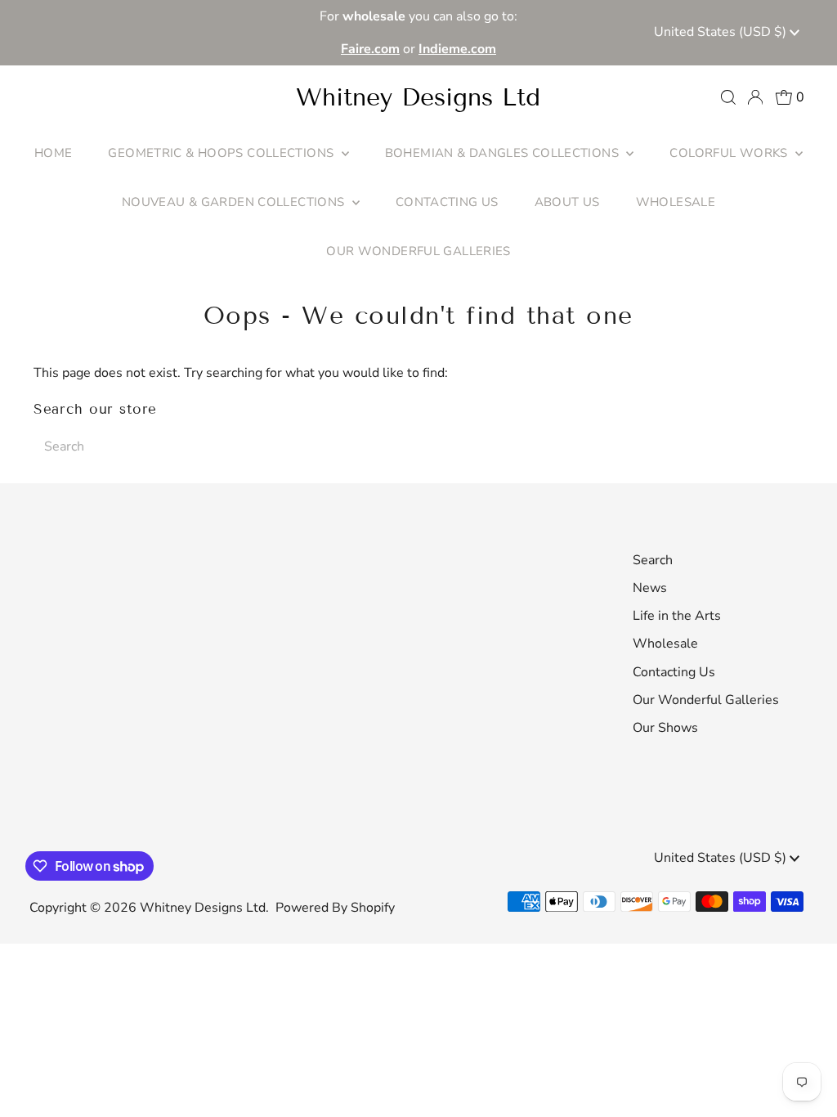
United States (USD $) (722, 32)
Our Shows (665, 728)
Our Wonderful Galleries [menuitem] (418, 251)
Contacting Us (674, 672)
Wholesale (665, 644)
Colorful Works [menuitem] (730, 153)
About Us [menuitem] (567, 202)
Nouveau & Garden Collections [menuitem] (235, 202)
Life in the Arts (677, 616)
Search (653, 560)
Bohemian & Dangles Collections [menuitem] (504, 153)
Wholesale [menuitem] (675, 202)
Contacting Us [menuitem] (447, 202)
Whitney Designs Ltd (418, 97)
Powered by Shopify (335, 908)
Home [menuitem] (53, 153)
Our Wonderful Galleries (706, 700)
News (650, 588)
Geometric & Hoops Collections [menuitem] (222, 153)
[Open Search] (728, 97)
